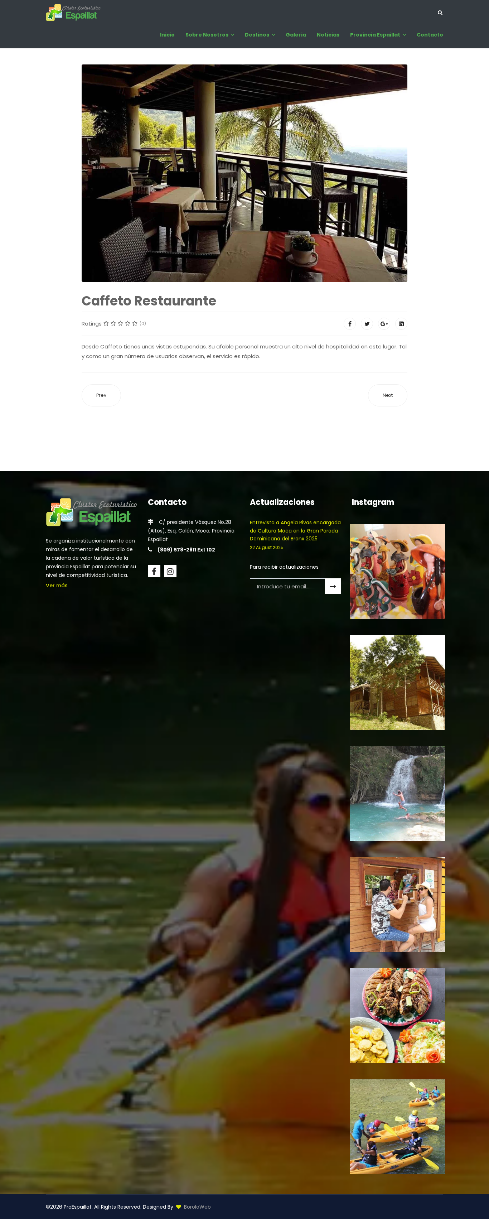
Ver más (57, 585)
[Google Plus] (384, 324)
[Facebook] (350, 324)
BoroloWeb (197, 1206)
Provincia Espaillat (375, 34)
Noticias (328, 34)
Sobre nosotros (206, 34)
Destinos (257, 34)
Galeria (296, 34)
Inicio (167, 34)
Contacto (430, 34)
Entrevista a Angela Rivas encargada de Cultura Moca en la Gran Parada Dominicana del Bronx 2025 (295, 534)
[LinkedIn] (401, 324)
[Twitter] (367, 324)
